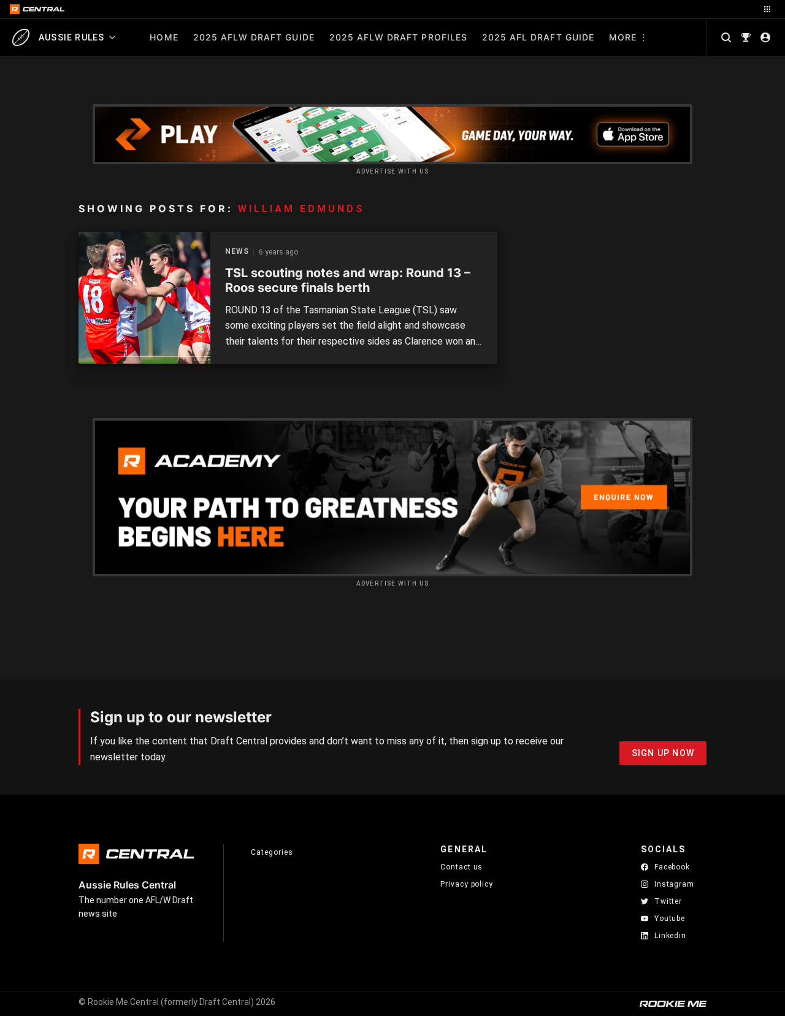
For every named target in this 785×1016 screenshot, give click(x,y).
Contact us (461, 867)
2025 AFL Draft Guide (538, 37)
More (623, 37)
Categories (272, 852)
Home (164, 37)
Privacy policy (466, 884)
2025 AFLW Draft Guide (254, 37)
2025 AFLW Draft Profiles (398, 37)
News (237, 252)
